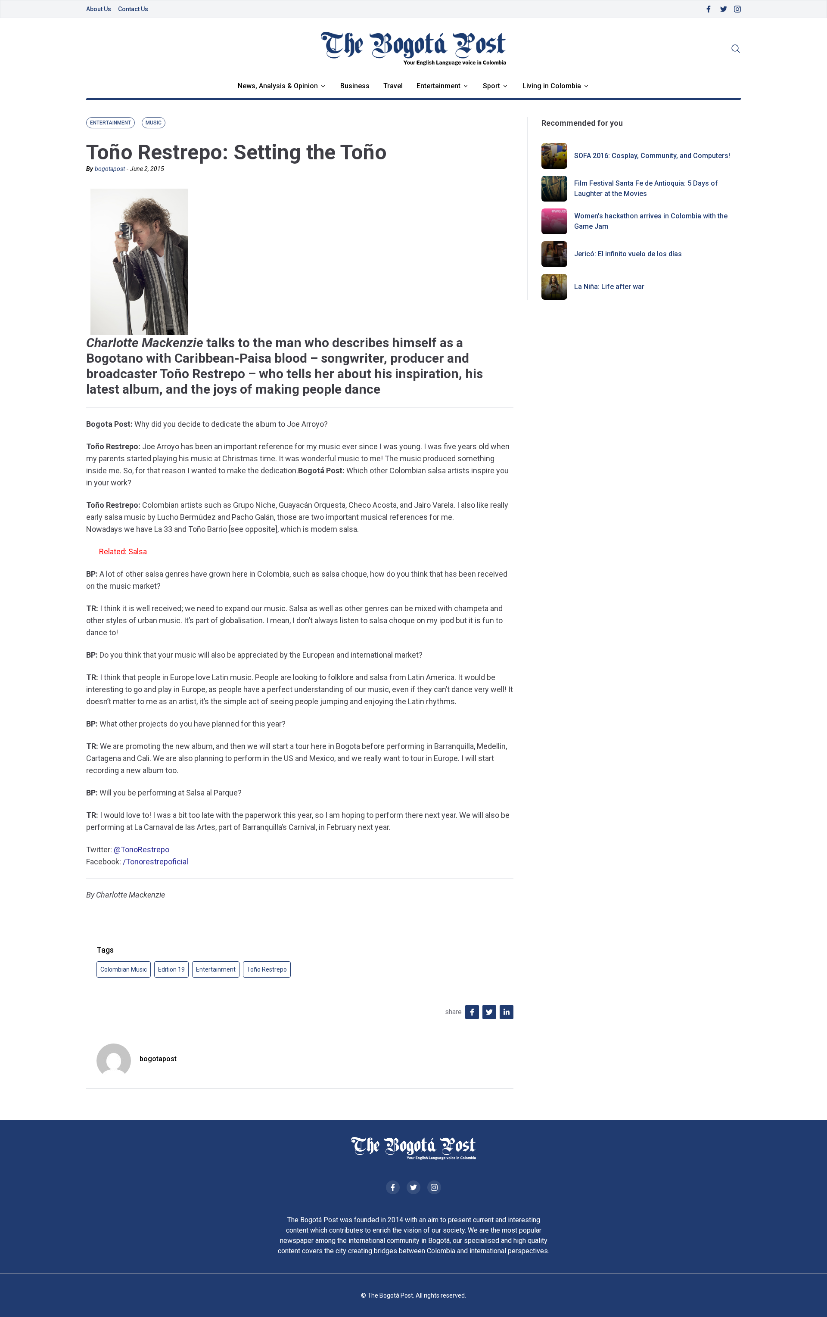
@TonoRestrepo (141, 849)
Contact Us (133, 9)
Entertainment (438, 86)
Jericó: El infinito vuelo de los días (628, 254)
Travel (393, 86)
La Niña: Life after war (609, 287)
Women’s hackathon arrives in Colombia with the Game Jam (651, 221)
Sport (491, 86)
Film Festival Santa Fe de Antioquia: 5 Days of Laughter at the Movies (646, 188)
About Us (98, 9)
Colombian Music (123, 969)
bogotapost (110, 168)
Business (355, 86)
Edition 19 (171, 969)
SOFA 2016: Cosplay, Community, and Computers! (652, 156)
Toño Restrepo (267, 969)
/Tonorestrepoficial (155, 861)
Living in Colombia (551, 86)
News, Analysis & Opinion (278, 86)
